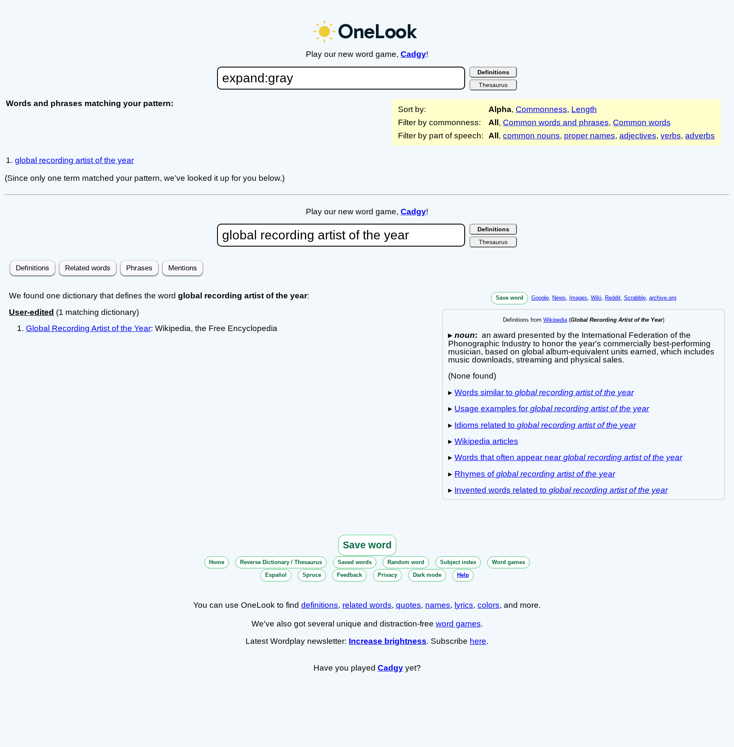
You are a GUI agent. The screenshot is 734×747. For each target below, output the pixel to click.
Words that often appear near (568, 457)
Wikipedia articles (486, 441)
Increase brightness (387, 641)
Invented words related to (561, 490)
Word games (508, 562)
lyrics (464, 605)
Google (540, 298)
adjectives (637, 135)
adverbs (700, 135)
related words (367, 605)
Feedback (349, 575)
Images (578, 298)
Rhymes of (535, 473)
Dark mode (427, 575)
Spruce (311, 575)
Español (276, 575)
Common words (642, 122)
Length (584, 109)
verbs (671, 135)
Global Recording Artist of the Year (88, 328)
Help (463, 575)
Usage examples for (552, 408)
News (559, 298)
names (437, 605)
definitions (319, 605)
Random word (405, 562)
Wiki (596, 298)
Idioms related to (545, 425)
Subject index (458, 562)
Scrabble (635, 298)
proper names (589, 135)
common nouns (531, 135)
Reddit (613, 298)
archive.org (662, 298)
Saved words (355, 562)
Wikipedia (555, 320)
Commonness (541, 109)
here (478, 641)
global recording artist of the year (74, 160)
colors (488, 605)
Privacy (387, 575)
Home (216, 562)
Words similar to (544, 392)
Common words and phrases (556, 122)
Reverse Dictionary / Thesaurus (281, 562)
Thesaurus (493, 84)
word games (458, 623)
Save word (509, 298)
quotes (408, 605)
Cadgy (413, 54)
